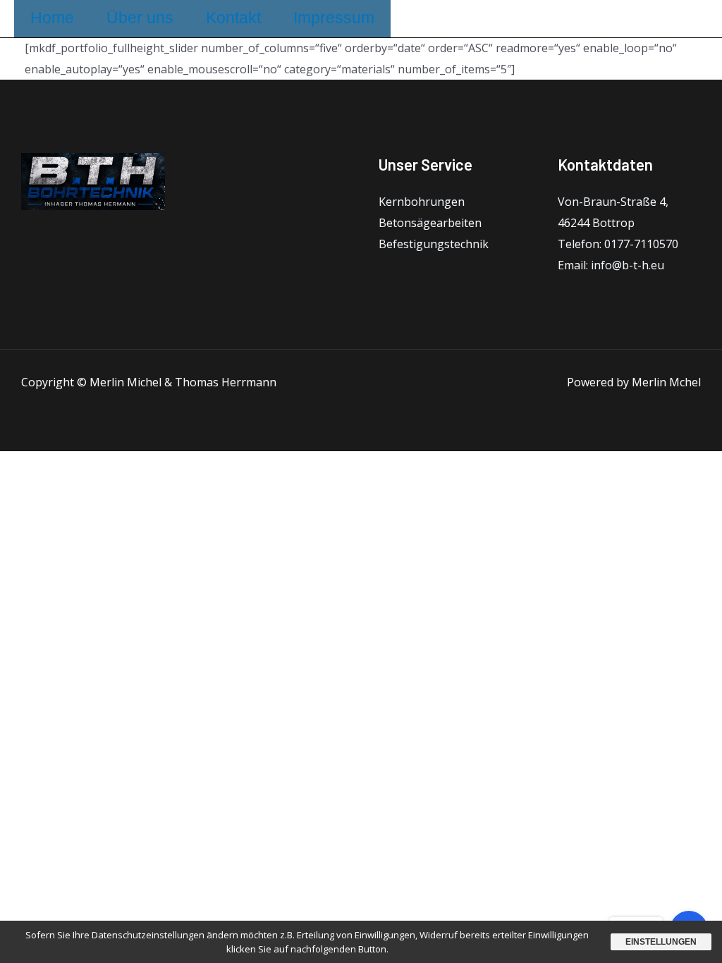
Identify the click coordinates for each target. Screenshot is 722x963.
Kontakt (233, 17)
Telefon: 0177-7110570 (618, 244)
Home (52, 17)
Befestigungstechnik (434, 244)
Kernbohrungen (422, 201)
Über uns (139, 17)
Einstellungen (661, 942)
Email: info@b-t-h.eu (611, 265)
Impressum (333, 17)
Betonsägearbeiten (430, 223)
